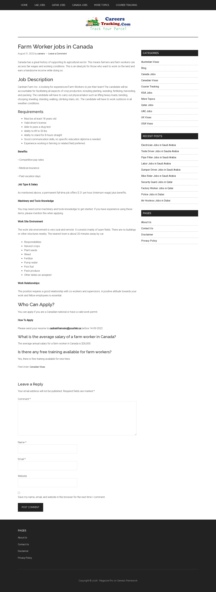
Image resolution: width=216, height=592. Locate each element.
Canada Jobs (148, 74)
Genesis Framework (127, 580)
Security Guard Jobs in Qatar (157, 182)
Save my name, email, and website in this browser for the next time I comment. (61, 497)
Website (22, 476)
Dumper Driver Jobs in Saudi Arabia (160, 169)
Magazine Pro (106, 580)
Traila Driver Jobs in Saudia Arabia (160, 151)
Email (22, 459)
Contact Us (147, 228)
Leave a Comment (57, 53)
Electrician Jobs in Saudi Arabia (158, 145)
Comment (24, 399)
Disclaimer (147, 234)
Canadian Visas (37, 367)
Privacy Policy (149, 240)
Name (22, 442)
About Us (146, 222)
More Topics (148, 98)
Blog (143, 68)
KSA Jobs (146, 92)
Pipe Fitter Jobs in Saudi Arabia (158, 157)
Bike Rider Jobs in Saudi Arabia (158, 175)
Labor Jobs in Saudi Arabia (156, 163)
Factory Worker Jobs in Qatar (157, 188)
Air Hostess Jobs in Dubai (155, 200)
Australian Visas (150, 61)
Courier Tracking (150, 86)
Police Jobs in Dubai (152, 194)
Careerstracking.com (108, 23)
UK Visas (146, 117)
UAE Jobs (146, 111)
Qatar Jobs (147, 105)
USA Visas (147, 123)
